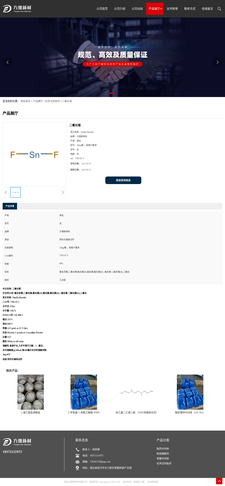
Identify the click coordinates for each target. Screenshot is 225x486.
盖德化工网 (139, 482)
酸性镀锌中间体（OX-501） (190, 412)
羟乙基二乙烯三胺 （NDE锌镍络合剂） (137, 412)
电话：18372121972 (92, 455)
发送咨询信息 (123, 180)
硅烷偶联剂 (163, 453)
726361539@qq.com (100, 461)
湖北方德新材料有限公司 (75, 482)
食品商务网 (153, 482)
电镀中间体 (163, 458)
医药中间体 (163, 448)
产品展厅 (38, 101)
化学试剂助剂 (52, 101)
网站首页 (25, 101)
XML (118, 482)
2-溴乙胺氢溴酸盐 (30, 412)
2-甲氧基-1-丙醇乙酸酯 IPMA (84, 412)
